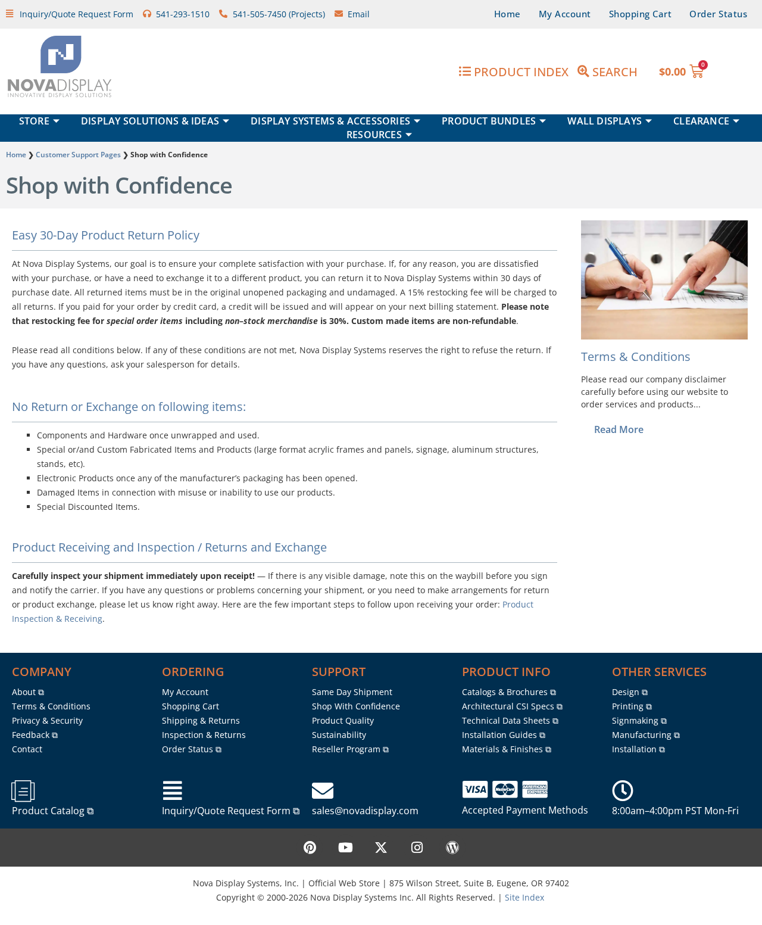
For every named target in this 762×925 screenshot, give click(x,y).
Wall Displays (604, 120)
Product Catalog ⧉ (52, 810)
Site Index (524, 897)
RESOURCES (374, 134)
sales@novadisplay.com (365, 810)
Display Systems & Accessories (330, 120)
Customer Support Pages (78, 154)
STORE (34, 120)
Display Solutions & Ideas (150, 120)
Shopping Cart (640, 14)
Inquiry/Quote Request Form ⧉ (230, 810)
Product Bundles (489, 120)
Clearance (701, 120)
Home (507, 14)
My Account (565, 14)
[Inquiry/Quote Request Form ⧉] (172, 791)
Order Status (718, 14)
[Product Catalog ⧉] (22, 791)
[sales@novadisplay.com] (322, 791)
